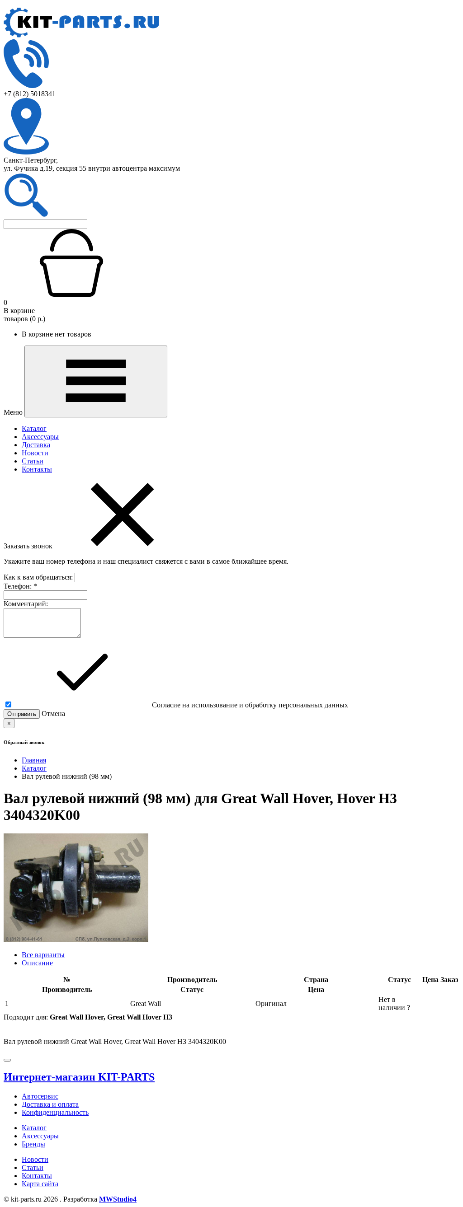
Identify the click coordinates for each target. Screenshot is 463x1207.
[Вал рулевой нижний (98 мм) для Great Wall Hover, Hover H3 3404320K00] (76, 939)
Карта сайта (40, 1184)
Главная (34, 760)
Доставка (36, 445)
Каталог (34, 428)
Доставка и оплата (50, 1104)
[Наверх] (7, 1060)
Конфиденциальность (55, 1112)
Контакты (37, 469)
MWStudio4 (118, 1199)
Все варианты (43, 955)
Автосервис (40, 1096)
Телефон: (20, 586)
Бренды (33, 1144)
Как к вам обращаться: (39, 577)
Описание (37, 963)
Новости (35, 453)
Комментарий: (26, 604)
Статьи (32, 461)
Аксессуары (40, 436)
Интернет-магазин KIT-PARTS (79, 1077)
